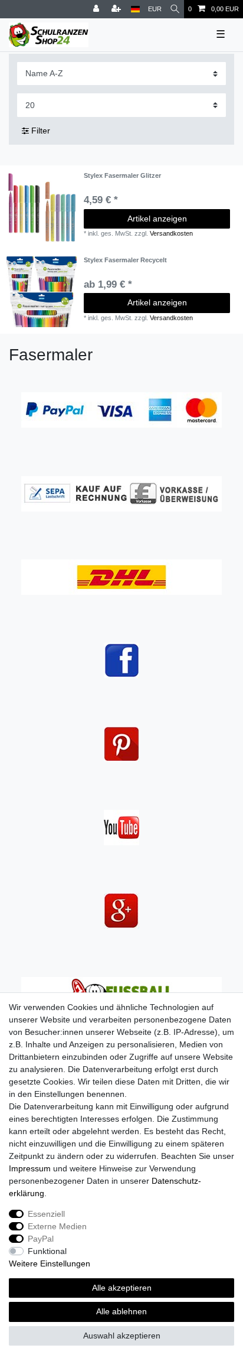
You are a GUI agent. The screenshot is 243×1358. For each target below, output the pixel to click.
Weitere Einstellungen (49, 1263)
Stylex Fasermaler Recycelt (125, 259)
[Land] (135, 9)
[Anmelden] (97, 9)
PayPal (41, 1238)
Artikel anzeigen (157, 218)
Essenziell (46, 1214)
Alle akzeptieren (122, 1287)
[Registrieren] (117, 9)
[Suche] (175, 9)
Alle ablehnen (121, 1311)
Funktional (47, 1251)
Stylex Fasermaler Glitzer (122, 175)
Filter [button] (40, 130)
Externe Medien (57, 1226)
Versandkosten (171, 233)
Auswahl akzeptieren (121, 1335)
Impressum (30, 1168)
